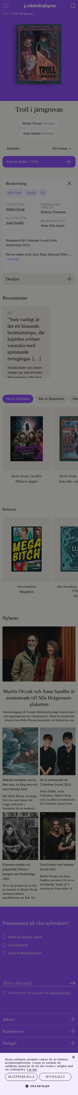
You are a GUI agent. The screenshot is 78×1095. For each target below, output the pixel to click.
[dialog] (39, 547)
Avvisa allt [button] (55, 1077)
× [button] (73, 1056)
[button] (39, 1086)
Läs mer (66, 1069)
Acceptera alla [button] (21, 1077)
